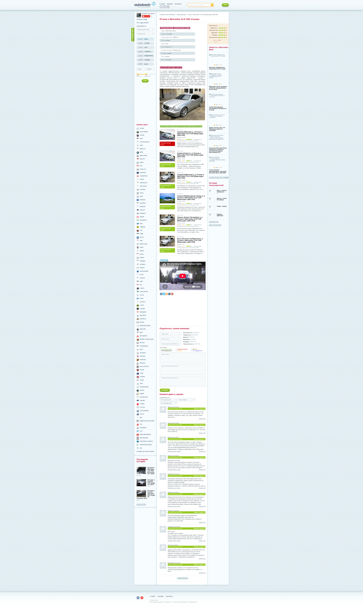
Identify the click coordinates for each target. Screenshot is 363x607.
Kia (141, 285)
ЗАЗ (141, 431)
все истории (141, 504)
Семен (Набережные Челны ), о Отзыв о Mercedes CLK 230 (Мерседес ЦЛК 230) (191, 197)
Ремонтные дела (146, 444)
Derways (143, 213)
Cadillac (143, 169)
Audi (141, 145)
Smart (142, 393)
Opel (141, 349)
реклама (170, 4)
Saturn (142, 376)
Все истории (213, 222)
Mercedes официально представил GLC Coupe (217, 68)
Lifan (141, 298)
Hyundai (142, 264)
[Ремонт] (168, 6)
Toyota (142, 407)
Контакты (178, 4)
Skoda (142, 390)
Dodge (142, 217)
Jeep (141, 281)
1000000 (146, 76)
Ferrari (142, 227)
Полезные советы (146, 441)
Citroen (142, 189)
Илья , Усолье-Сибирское (222, 191)
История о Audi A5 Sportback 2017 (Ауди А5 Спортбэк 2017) (146, 494)
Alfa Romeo (144, 131)
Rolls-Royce (144, 366)
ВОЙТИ (225, 5)
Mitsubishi (143, 336)
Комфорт (215, 35)
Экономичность (213, 37)
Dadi (141, 196)
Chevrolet (143, 182)
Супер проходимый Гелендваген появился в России (217, 108)
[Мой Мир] (169, 294)
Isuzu (141, 274)
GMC (141, 240)
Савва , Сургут (222, 206)
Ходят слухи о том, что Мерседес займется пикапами (217, 129)
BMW (141, 152)
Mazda (142, 322)
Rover (142, 370)
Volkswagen (144, 410)
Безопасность (213, 25)
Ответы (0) (202, 418)
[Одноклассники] (167, 294)
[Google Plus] (172, 294)
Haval (142, 254)
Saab (141, 373)
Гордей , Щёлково (220, 214)
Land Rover (144, 291)
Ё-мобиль (143, 427)
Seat (141, 383)
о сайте (162, 4)
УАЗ (141, 448)
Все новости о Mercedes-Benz (217, 177)
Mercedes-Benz (145, 325)
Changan (143, 172)
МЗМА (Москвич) (145, 434)
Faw (141, 223)
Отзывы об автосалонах (145, 451)
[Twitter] (164, 294)
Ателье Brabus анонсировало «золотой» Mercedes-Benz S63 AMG (218, 171)
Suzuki (142, 404)
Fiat (141, 230)
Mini (141, 332)
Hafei (141, 247)
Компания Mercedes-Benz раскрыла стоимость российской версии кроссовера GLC (218, 150)
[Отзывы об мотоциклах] (164, 6)
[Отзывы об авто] (161, 6)
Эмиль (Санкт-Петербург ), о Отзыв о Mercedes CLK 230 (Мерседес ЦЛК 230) (190, 219)
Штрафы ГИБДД (142, 19)
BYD (141, 165)
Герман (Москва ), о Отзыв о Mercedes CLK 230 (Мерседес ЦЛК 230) (190, 133)
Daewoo (142, 200)
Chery (142, 179)
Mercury (143, 329)
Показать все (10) (182, 578)
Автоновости (141, 26)
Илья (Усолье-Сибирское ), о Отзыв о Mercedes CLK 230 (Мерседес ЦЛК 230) (190, 240)
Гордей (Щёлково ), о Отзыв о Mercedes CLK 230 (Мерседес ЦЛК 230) (190, 176)
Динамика (215, 32)
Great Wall (144, 244)
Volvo (142, 414)
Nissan (142, 342)
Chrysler (143, 186)
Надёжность (214, 28)
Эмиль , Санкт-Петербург (222, 199)
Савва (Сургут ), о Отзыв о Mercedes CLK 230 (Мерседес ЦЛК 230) (190, 155)
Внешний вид (213, 30)
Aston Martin (144, 142)
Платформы (144, 438)
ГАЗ (141, 424)
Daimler (142, 206)
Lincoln (142, 302)
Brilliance (143, 155)
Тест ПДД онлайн (142, 23)
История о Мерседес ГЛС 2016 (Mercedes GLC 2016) (151, 470)
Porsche (143, 359)
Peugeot (143, 353)
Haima (142, 251)
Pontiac (142, 356)
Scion (142, 380)
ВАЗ (141, 417)
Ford (141, 234)
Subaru (142, 400)
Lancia (142, 288)
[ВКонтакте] (161, 294)
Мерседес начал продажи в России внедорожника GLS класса (218, 88)
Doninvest (143, 220)
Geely (142, 237)
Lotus (142, 305)
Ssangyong (144, 397)
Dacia (142, 193)
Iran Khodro (144, 271)
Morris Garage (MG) (147, 339)
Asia (141, 138)
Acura (142, 128)
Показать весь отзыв (174, 451)
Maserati (143, 315)
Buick (142, 162)
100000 (137, 76)
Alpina (142, 135)
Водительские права (147, 421)
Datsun (142, 210)
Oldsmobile (144, 346)
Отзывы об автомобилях (167, 14)
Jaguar (142, 278)
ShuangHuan (144, 387)
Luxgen (142, 308)
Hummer (142, 261)
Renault (142, 363)
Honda (142, 257)
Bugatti (142, 159)
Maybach (143, 319)
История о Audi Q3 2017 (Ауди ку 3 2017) (151, 482)
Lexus (142, 295)
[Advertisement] (145, 103)
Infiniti (142, 268)
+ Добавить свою (215, 225)
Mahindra (143, 312)
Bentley (143, 148)
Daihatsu (143, 203)
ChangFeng (144, 176)
